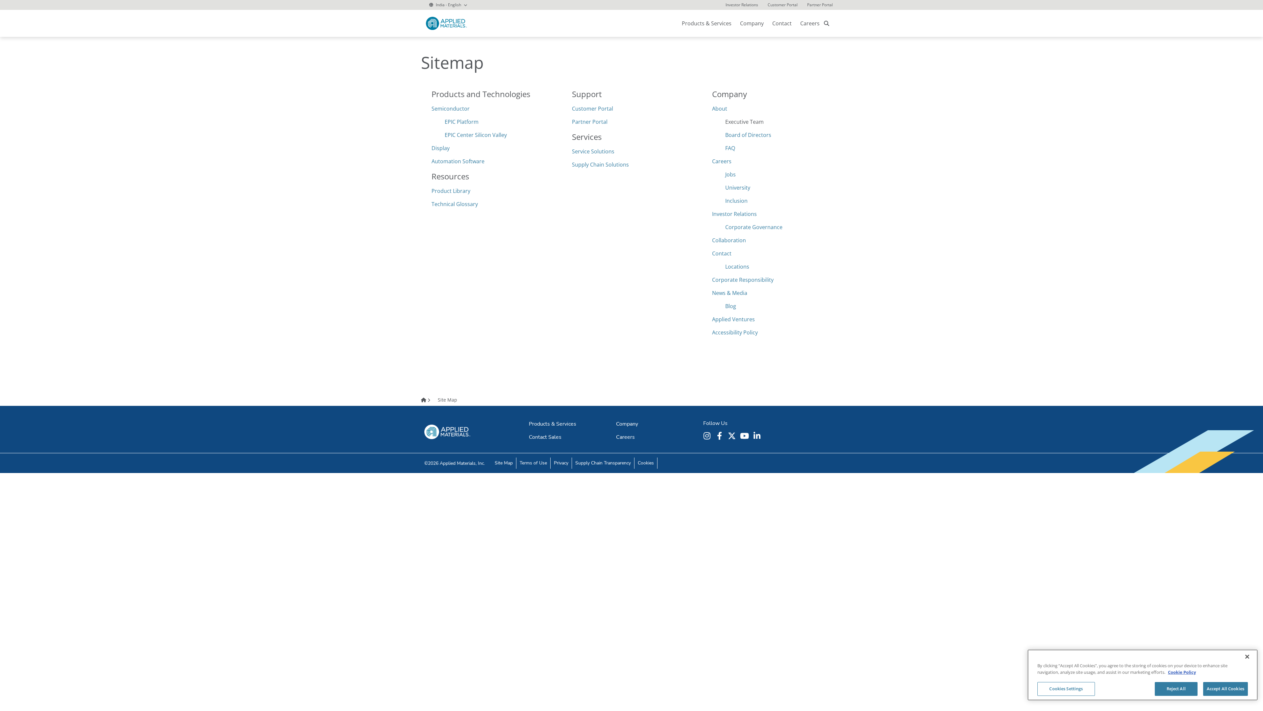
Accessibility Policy (735, 332)
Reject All (1176, 689)
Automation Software (458, 161)
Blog (730, 306)
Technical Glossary (455, 204)
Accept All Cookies (1225, 689)
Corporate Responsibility (743, 279)
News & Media (729, 293)
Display (441, 148)
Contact (721, 253)
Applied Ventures (733, 319)
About (719, 108)
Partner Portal (589, 121)
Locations (737, 266)
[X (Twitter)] (732, 435)
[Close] (1247, 656)
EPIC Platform (462, 121)
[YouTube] (745, 435)
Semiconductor (451, 108)
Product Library (451, 191)
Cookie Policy (1182, 672)
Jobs (730, 174)
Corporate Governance (753, 227)
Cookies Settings (1066, 689)
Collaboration (729, 240)
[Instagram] (707, 435)
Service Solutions (593, 151)
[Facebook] (720, 435)
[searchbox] (826, 23)
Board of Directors (748, 135)
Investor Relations (734, 214)
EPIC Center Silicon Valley (476, 135)
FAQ (730, 148)
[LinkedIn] (757, 435)
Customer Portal (592, 108)
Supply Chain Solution (599, 164)
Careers (810, 23)
